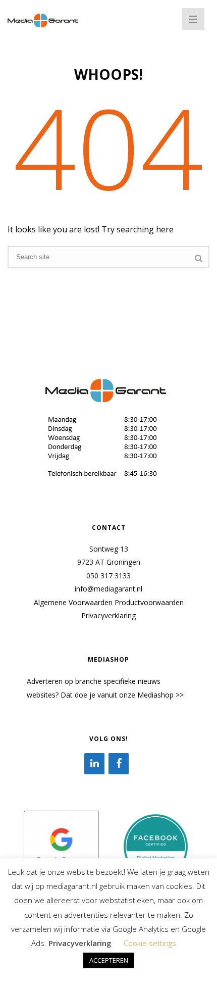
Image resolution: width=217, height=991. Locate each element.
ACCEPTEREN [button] (108, 960)
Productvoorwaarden (149, 602)
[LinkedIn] (94, 763)
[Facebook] (118, 763)
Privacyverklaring (108, 615)
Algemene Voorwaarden (73, 602)
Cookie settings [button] (150, 943)
